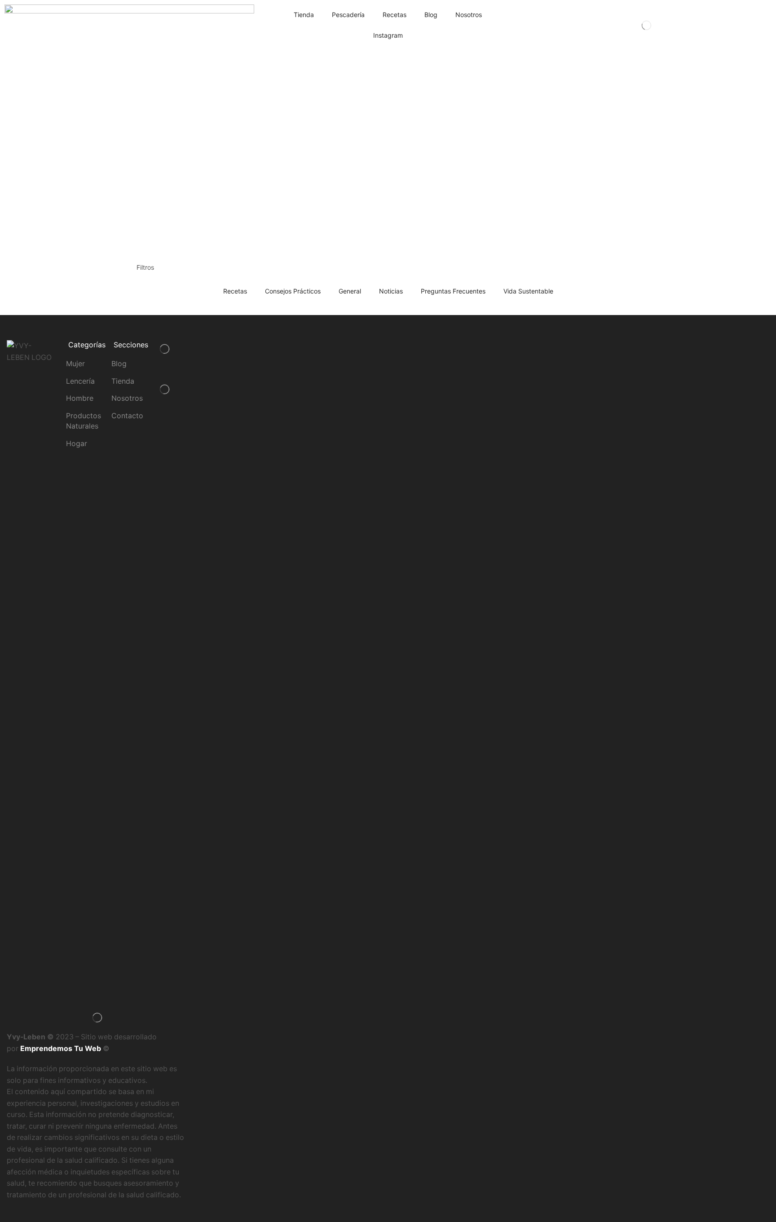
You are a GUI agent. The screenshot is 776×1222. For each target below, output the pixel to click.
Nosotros (468, 14)
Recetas (394, 14)
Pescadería (348, 14)
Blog (430, 14)
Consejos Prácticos (293, 291)
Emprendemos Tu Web (60, 1048)
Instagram (388, 35)
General (350, 291)
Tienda (304, 14)
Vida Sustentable (528, 291)
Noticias (391, 291)
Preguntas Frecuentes (453, 291)
